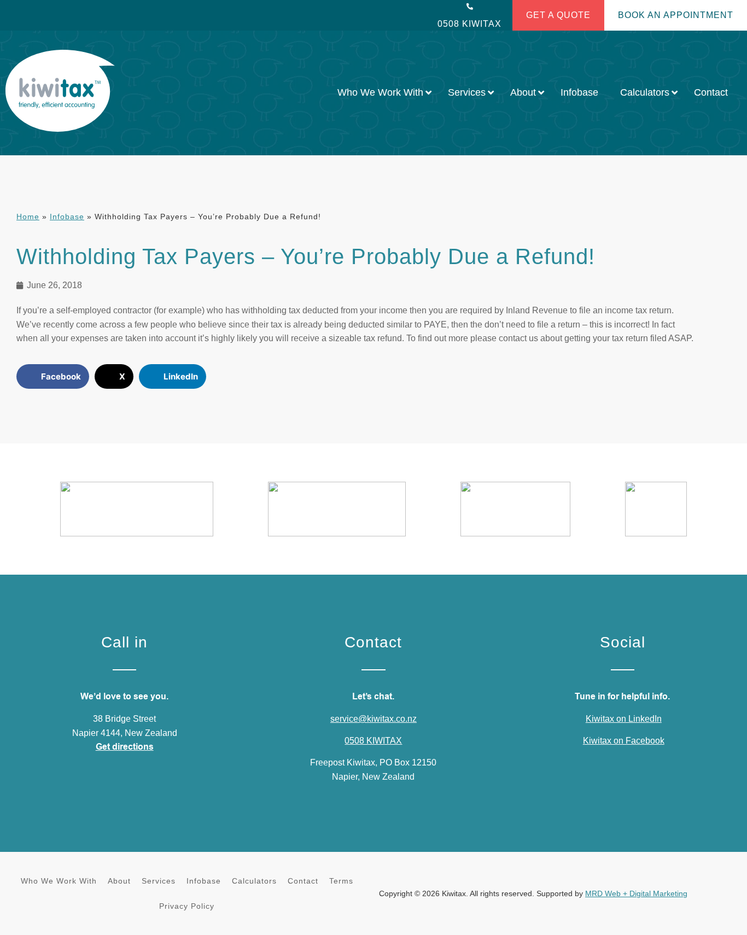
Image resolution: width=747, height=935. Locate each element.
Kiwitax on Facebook (623, 740)
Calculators (254, 880)
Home (27, 217)
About (119, 880)
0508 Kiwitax (469, 23)
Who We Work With (59, 880)
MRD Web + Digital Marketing (636, 893)
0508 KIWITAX (373, 740)
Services (159, 880)
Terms (341, 880)
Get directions (125, 747)
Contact (303, 880)
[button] (52, 376)
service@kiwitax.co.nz (373, 718)
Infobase (67, 217)
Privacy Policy (186, 906)
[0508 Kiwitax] (469, 6)
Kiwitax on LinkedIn (624, 718)
